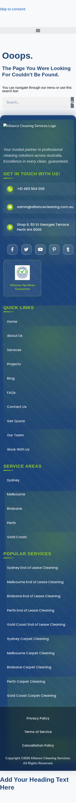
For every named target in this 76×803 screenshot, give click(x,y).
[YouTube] (40, 249)
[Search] (72, 102)
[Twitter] (26, 249)
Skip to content (13, 9)
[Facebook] (12, 249)
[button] (38, 30)
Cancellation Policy (38, 745)
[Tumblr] (68, 249)
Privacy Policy (38, 718)
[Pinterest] (54, 249)
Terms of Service (38, 732)
